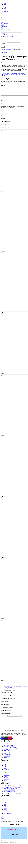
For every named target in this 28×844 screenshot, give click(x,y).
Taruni (12, 688)
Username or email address (7, 39)
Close (2, 115)
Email (2, 100)
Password (3, 43)
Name (2, 97)
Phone (2, 110)
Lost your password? (6, 49)
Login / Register (7, 813)
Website (2, 103)
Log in (2, 46)
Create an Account (8, 36)
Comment (3, 85)
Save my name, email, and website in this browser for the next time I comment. (13, 106)
